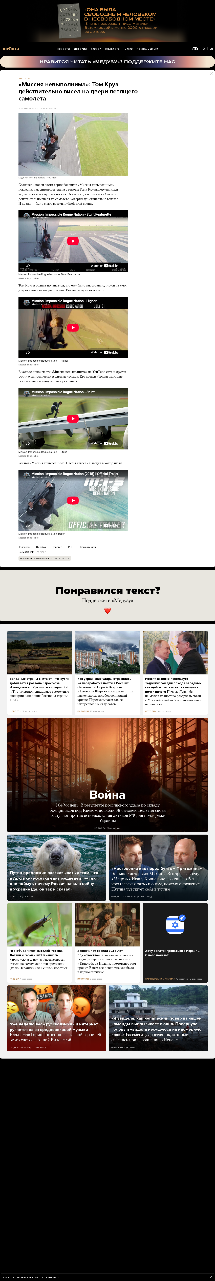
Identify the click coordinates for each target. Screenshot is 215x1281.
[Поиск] (203, 49)
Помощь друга (147, 49)
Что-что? (40, 552)
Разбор (96, 49)
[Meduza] (11, 48)
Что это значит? (47, 1277)
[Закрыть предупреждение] (211, 1277)
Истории (80, 49)
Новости (63, 49)
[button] (73, 144)
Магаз (128, 49)
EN (211, 48)
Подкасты (112, 49)
